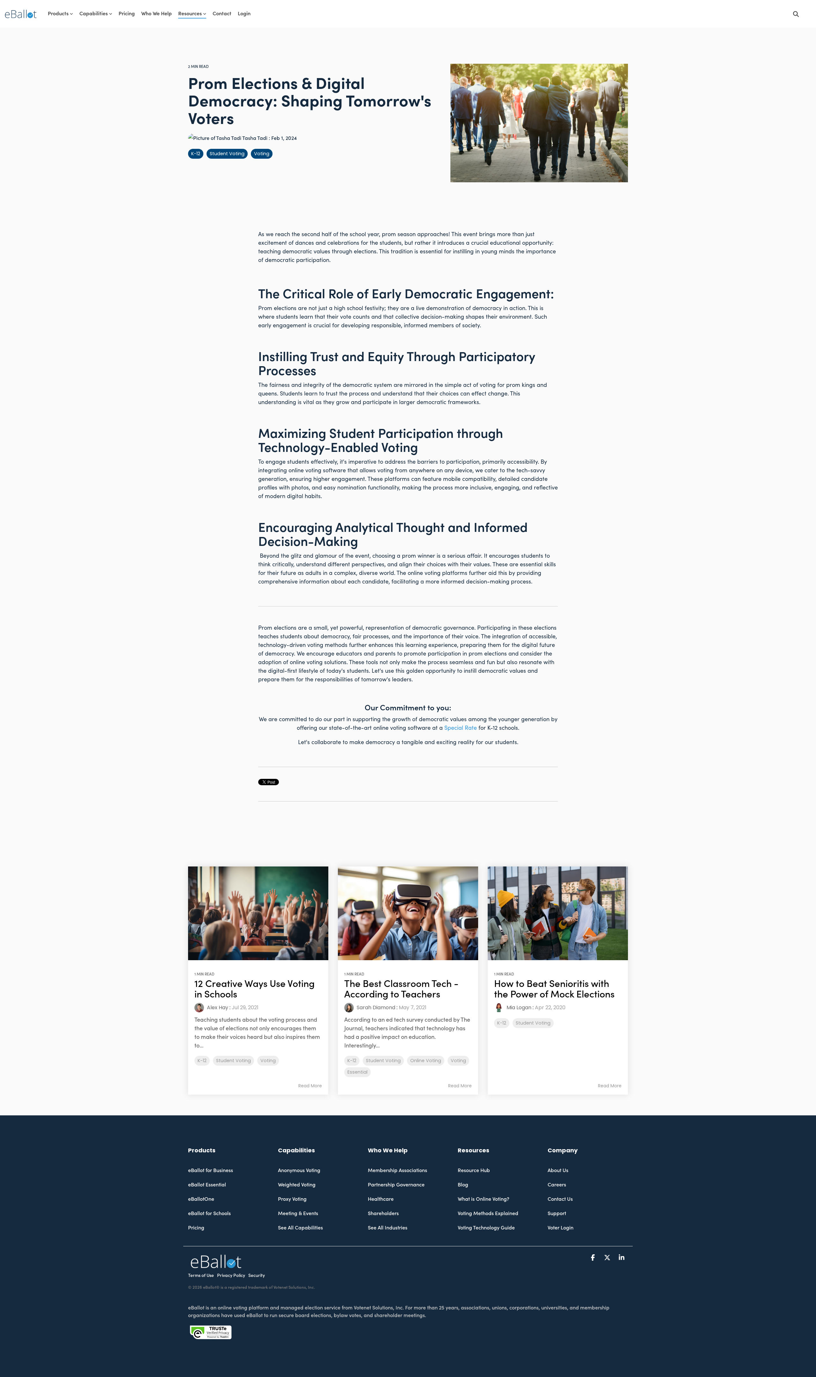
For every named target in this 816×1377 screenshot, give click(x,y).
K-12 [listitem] (202, 1060)
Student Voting (227, 153)
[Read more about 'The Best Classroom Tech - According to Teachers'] (408, 913)
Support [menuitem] (557, 1213)
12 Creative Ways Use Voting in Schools (254, 989)
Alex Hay (217, 1007)
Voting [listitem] (268, 1060)
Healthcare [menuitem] (381, 1199)
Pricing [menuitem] (196, 1228)
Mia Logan (518, 1007)
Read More (310, 1085)
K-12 (195, 153)
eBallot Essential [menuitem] (207, 1185)
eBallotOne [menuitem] (201, 1199)
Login (244, 14)
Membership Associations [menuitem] (397, 1170)
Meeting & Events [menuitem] (298, 1213)
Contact (222, 14)
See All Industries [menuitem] (387, 1228)
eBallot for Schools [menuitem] (209, 1213)
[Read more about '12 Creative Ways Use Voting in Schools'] (258, 913)
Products (58, 14)
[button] (593, 1258)
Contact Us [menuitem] (560, 1199)
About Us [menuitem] (558, 1170)
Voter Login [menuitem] (560, 1228)
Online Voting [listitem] (425, 1060)
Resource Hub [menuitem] (474, 1170)
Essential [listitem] (357, 1072)
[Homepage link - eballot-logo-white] (216, 1265)
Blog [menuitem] (463, 1185)
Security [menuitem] (256, 1275)
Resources (190, 14)
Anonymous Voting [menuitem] (299, 1170)
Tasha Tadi (255, 138)
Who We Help (156, 14)
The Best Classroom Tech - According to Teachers (401, 989)
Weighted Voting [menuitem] (297, 1185)
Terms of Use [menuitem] (201, 1275)
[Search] (796, 14)
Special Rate (460, 728)
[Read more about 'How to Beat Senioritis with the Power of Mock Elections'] (558, 913)
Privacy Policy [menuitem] (231, 1275)
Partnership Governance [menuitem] (396, 1185)
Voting (261, 153)
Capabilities (93, 14)
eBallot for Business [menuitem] (210, 1170)
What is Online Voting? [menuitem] (483, 1199)
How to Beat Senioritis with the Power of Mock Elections (554, 989)
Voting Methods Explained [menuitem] (488, 1213)
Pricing (127, 14)
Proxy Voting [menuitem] (292, 1199)
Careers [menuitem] (557, 1185)
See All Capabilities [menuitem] (300, 1228)
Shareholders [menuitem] (383, 1213)
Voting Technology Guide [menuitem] (486, 1228)
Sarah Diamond (375, 1007)
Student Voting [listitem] (233, 1060)
